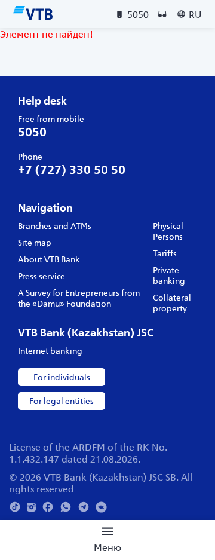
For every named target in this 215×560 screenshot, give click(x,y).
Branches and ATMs (54, 226)
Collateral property (172, 303)
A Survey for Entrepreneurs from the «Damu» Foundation (79, 298)
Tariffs (165, 253)
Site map (34, 242)
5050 (32, 131)
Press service (41, 276)
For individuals (61, 377)
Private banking (169, 275)
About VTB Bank (49, 259)
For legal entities (61, 401)
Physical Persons (168, 231)
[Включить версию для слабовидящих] (162, 14)
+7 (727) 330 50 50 (71, 169)
